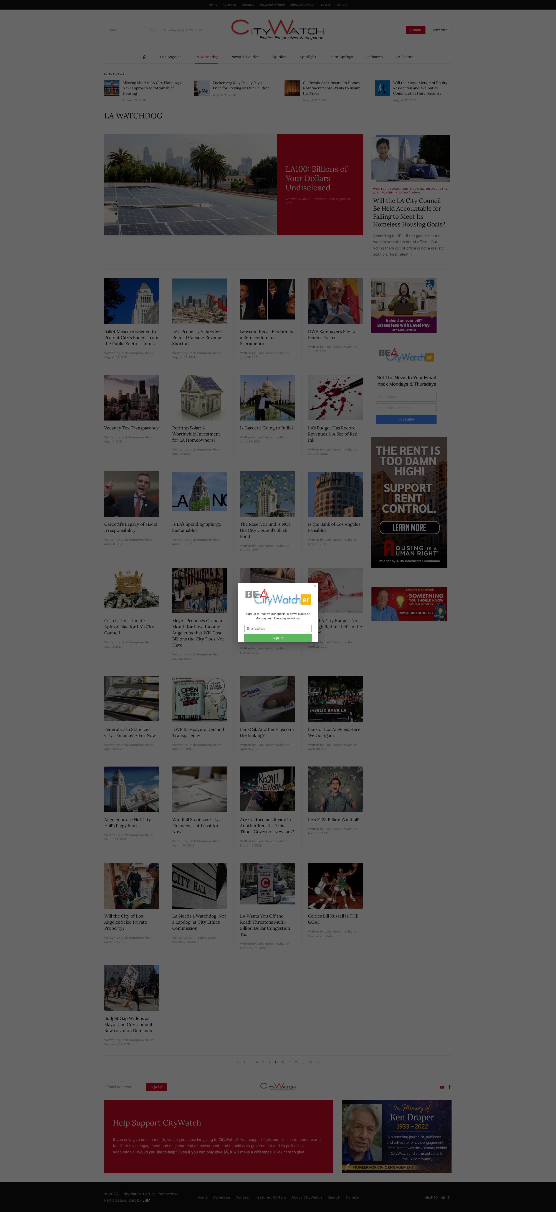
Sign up (278, 638)
